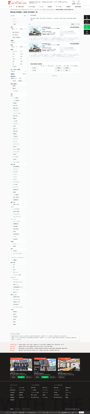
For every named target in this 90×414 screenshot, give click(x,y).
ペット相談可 (33, 390)
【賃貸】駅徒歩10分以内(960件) (32, 337)
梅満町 (51, 346)
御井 (47, 350)
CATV (14, 269)
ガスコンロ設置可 (16, 149)
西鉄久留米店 (12, 390)
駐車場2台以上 (68, 387)
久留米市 (20, 344)
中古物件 (55, 392)
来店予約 (13, 377)
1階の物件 (15, 316)
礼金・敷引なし (16, 34)
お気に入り (79, 3)
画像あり (14, 85)
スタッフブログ (22, 390)
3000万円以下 (56, 395)
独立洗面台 (15, 239)
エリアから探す (31, 6)
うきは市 (40, 344)
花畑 (24, 350)
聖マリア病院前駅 (54, 18)
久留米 (44, 350)
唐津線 (54, 348)
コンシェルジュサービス (18, 307)
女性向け (15, 159)
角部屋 (14, 324)
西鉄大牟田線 (21, 348)
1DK (13, 53)
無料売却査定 (78, 6)
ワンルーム (15, 51)
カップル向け (15, 156)
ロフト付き (15, 171)
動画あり (14, 88)
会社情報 (50, 6)
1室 (58, 70)
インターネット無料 (35, 392)
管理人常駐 (15, 131)
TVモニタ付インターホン (18, 281)
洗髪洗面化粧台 (16, 234)
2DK (21, 56)
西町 (48, 346)
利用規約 (12, 409)
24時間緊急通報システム (18, 287)
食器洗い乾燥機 (16, 211)
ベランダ (15, 176)
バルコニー (15, 179)
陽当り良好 (15, 105)
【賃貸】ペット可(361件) (16, 339)
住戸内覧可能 (15, 304)
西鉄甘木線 (41, 348)
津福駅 (31, 19)
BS (13, 267)
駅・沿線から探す (20, 6)
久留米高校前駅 (70, 18)
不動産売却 (12, 399)
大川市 (62, 344)
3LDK (21, 61)
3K (20, 58)
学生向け (15, 154)
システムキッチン (16, 214)
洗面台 (14, 231)
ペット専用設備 (16, 100)
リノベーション (57, 390)
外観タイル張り (16, 204)
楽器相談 (15, 103)
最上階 (14, 319)
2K (13, 56)
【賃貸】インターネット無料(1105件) (18, 337)
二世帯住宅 (15, 136)
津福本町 (20, 346)
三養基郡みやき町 (50, 344)
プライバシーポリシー (26, 409)
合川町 (27, 346)
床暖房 (14, 246)
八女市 (27, 344)
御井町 (24, 346)
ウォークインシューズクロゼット (17, 257)
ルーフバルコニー (16, 181)
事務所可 (15, 118)
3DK (13, 61)
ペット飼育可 (15, 97)
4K (13, 63)
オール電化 (15, 184)
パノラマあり (15, 90)
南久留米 (34, 350)
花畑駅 (37, 18)
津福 (58, 350)
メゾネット (15, 174)
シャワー (15, 236)
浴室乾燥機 (15, 226)
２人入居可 (15, 120)
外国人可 (15, 146)
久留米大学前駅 (42, 18)
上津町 (45, 346)
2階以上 (14, 314)
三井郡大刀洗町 (57, 344)
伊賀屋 (48, 34)
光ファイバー (15, 272)
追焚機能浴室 (15, 223)
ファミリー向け (16, 161)
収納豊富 (15, 260)
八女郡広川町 (35, 344)
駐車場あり (15, 311)
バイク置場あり (16, 194)
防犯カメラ (15, 292)
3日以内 (14, 80)
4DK (21, 63)
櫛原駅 (74, 18)
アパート (14, 19)
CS (13, 264)
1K (20, 51)
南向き (14, 321)
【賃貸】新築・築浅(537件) (71, 337)
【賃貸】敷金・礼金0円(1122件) (60, 336)
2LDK (14, 58)
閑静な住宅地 (15, 108)
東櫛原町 (31, 346)
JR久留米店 (12, 392)
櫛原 (56, 350)
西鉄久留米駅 (32, 18)
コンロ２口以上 (16, 208)
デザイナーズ (15, 110)
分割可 (14, 126)
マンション (15, 21)
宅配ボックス (15, 284)
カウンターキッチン (17, 216)
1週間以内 (20, 80)
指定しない (15, 78)
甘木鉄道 (50, 348)
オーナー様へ (59, 6)
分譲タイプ (15, 128)
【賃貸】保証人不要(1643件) (34, 336)
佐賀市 (44, 27)
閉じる (81, 412)
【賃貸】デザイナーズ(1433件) (47, 336)
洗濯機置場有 (15, 199)
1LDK (21, 53)
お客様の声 (21, 392)
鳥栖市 (24, 344)
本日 (20, 78)
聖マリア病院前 (39, 350)
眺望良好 (15, 133)
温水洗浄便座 (15, 228)
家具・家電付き (16, 197)
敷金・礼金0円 (34, 395)
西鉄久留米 (21, 350)
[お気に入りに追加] (40, 35)
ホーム (10, 6)
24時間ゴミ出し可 (16, 301)
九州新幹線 (36, 348)
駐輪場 (14, 192)
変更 (25, 15)
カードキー (15, 141)
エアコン (15, 243)
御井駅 (64, 18)
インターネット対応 (17, 274)
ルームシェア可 (16, 151)
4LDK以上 (15, 66)
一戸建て (14, 24)
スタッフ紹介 (21, 387)
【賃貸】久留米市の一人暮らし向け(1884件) (19, 336)
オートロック (15, 279)
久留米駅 (60, 18)
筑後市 (44, 344)
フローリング (15, 169)
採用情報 (20, 395)
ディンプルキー (16, 289)
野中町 (35, 346)
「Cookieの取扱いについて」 (65, 412)
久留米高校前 (51, 350)
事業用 (44, 395)
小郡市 (31, 344)
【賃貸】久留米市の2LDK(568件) (58, 337)
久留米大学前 (28, 350)
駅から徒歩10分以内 (35, 397)
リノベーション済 (16, 113)
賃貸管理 (12, 395)
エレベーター (15, 187)
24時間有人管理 (16, 296)
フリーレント (15, 138)
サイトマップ (17, 409)
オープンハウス (16, 144)
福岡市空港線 (58, 348)
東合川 (38, 346)
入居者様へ (68, 6)
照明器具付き (15, 189)
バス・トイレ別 (16, 221)
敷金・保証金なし (16, 32)
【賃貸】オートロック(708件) (45, 337)
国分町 (42, 346)
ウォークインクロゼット (18, 253)
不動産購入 (12, 397)
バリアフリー (15, 123)
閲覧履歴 (73, 3)
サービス (41, 6)
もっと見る (71, 56)
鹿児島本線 (31, 348)
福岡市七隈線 (64, 348)
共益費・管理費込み (16, 37)
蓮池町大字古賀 (47, 27)
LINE (21, 377)
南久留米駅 (48, 18)
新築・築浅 (33, 387)
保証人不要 (15, 115)
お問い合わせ (28, 377)
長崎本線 (44, 34)
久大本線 (26, 348)
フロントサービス (16, 299)
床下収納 (15, 250)
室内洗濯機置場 (16, 166)
